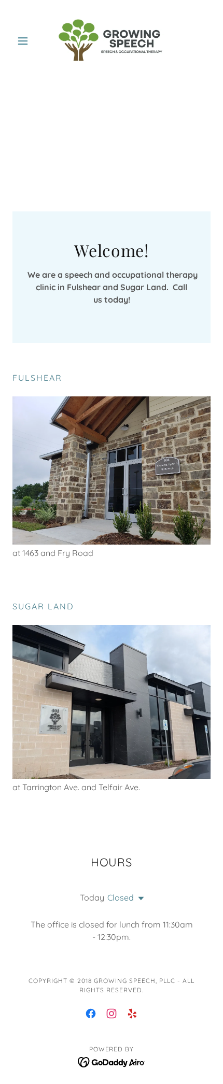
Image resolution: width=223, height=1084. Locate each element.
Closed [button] (120, 897)
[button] (27, 41)
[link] (111, 40)
